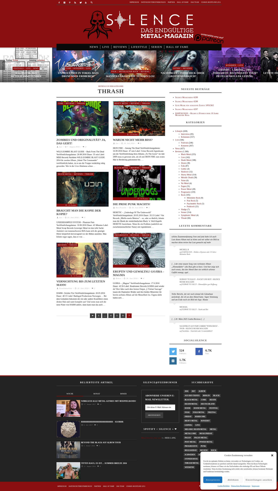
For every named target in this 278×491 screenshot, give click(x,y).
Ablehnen (233, 480)
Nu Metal (185, 183)
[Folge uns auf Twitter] (173, 351)
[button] (272, 455)
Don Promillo (121, 207)
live (197, 425)
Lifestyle (178, 131)
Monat (96, 394)
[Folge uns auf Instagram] (173, 361)
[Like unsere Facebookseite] (199, 351)
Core (68, 68)
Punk (203, 446)
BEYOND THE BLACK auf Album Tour (101, 442)
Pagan (183, 186)
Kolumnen (185, 137)
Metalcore (190, 433)
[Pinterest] (70, 2)
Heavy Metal (121, 103)
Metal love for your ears (151, 438)
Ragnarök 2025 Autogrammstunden (26, 75)
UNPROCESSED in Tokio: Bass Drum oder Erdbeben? (78, 75)
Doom (183, 163)
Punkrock (191, 206)
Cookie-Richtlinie (224, 486)
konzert (205, 421)
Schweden (190, 455)
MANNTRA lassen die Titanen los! (130, 76)
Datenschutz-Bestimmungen (240, 486)
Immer (123, 394)
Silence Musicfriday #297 (186, 109)
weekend (189, 467)
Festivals (18, 68)
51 (100, 404)
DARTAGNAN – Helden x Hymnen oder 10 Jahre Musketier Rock (196, 114)
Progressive (121, 235)
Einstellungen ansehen (259, 480)
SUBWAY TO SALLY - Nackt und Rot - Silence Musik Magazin (200, 280)
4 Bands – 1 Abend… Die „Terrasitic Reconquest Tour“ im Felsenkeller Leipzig (235, 73)
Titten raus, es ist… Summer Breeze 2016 (104, 463)
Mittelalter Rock (128, 72)
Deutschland (208, 404)
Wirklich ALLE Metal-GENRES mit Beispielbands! (108, 401)
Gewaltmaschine (65, 288)
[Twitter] (80, 2)
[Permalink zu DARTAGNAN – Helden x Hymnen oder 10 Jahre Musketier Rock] (175, 251)
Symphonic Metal (188, 215)
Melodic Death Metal (195, 429)
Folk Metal (198, 412)
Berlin (206, 396)
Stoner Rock (191, 459)
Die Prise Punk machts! (131, 204)
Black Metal (121, 168)
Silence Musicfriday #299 (186, 97)
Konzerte (79, 68)
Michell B (184, 250)
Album (202, 391)
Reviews (145, 72)
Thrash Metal (192, 463)
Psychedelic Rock (194, 204)
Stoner (183, 212)
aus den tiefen (192, 396)
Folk (114, 72)
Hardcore (185, 172)
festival (213, 408)
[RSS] (75, 2)
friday (188, 417)
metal (213, 429)
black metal (191, 400)
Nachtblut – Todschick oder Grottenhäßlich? (182, 75)
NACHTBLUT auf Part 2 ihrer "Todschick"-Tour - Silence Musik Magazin (199, 327)
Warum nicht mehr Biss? (133, 139)
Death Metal (65, 174)
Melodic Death (187, 177)
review (204, 450)
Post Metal (190, 442)
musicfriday (206, 433)
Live (28, 68)
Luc (60, 147)
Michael (184, 307)
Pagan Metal (200, 438)
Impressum (255, 486)
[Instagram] (64, 2)
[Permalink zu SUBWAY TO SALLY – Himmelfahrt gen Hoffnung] (175, 281)
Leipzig (188, 425)
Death (213, 400)
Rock (183, 195)
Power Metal (186, 189)
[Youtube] (85, 2)
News (36, 68)
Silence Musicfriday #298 (186, 101)
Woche (69, 394)
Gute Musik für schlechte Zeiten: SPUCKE (194, 105)
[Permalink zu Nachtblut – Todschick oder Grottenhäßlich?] (175, 328)
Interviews (185, 134)
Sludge (184, 209)
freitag (212, 412)
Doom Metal (200, 408)
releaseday (191, 450)
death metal (191, 404)
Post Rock (191, 201)
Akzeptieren (213, 480)
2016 (186, 391)
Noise (183, 180)
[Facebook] (59, 2)
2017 (193, 391)
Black (216, 396)
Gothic (177, 68)
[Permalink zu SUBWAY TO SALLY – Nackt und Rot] (175, 308)
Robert (118, 278)
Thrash (81, 103)
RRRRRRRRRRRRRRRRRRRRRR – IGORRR (102, 422)
